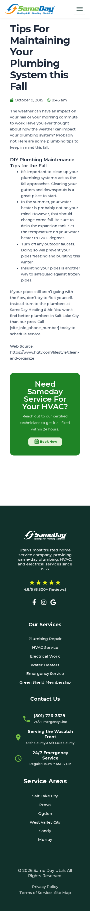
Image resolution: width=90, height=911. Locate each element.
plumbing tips (60, 141)
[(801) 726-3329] (26, 719)
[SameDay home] (30, 9)
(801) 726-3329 (49, 715)
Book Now (48, 441)
